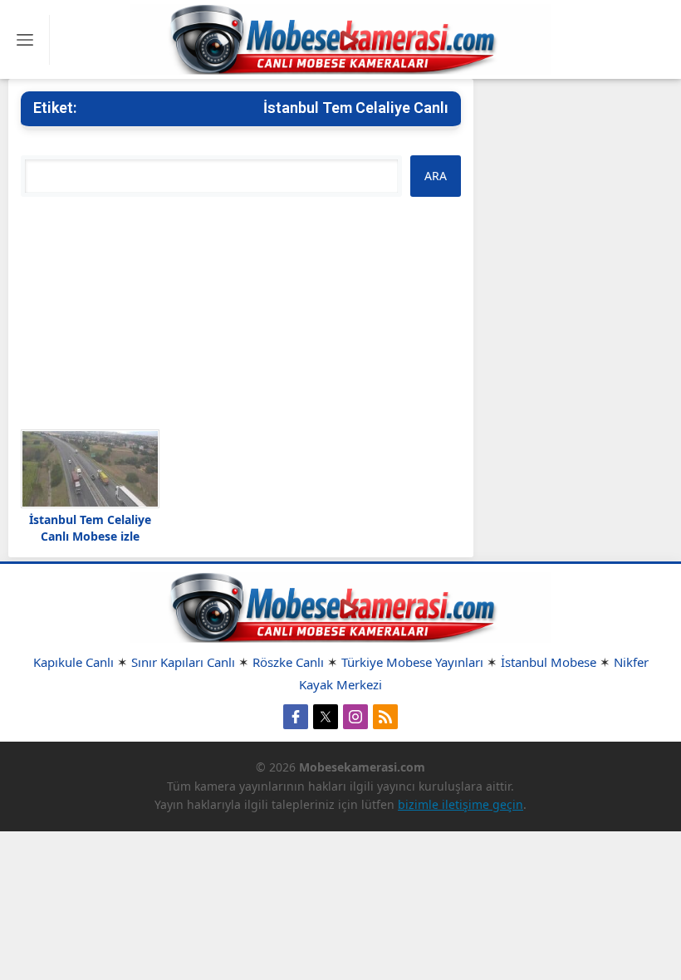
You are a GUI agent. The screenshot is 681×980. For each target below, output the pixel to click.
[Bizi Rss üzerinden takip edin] (385, 716)
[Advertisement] (241, 313)
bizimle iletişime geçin (460, 804)
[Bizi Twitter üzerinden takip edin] (325, 716)
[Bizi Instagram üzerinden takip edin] (355, 716)
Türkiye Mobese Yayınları (412, 662)
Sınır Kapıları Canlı (183, 662)
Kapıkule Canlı (73, 662)
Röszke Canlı (288, 662)
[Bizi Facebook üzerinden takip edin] (295, 716)
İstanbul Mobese (548, 662)
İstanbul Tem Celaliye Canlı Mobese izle (90, 528)
